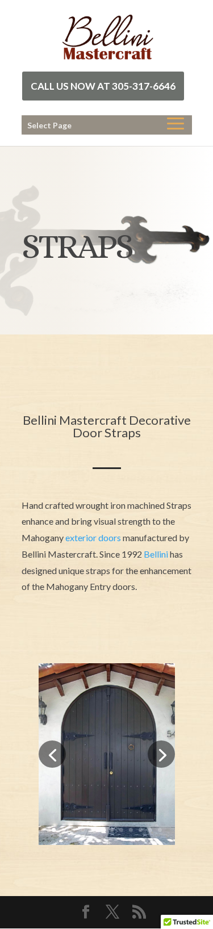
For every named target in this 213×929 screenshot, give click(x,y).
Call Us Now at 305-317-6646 (103, 86)
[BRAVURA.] (107, 841)
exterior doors (93, 537)
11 (150, 830)
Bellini (156, 554)
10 (141, 830)
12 (160, 830)
